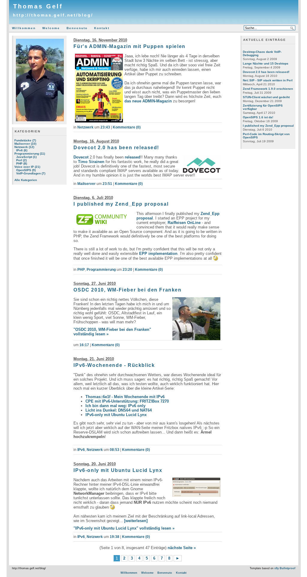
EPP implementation (158, 253)
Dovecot (80, 157)
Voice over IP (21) (27, 166)
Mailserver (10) (25, 143)
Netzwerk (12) (24, 147)
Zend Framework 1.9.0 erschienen (268, 88)
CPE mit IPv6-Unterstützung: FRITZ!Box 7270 (127, 401)
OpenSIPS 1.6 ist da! (258, 117)
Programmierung (101, 269)
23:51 (107, 184)
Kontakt (101, 28)
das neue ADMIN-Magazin (148, 101)
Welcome (51, 28)
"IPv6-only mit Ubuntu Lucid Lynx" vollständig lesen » (123, 528)
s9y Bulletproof (284, 568)
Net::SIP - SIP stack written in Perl (268, 80)
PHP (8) (21, 163)
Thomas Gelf (38, 6)
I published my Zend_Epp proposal (120, 204)
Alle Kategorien (25, 180)
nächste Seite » (182, 547)
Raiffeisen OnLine (184, 222)
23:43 (105, 127)
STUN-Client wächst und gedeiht (266, 97)
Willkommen (24, 28)
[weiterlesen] (136, 520)
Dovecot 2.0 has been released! (116, 147)
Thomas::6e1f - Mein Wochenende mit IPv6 (125, 396)
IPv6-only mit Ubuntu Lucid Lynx (116, 414)
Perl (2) (21, 160)
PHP (81, 269)
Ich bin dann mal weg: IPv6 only (115, 405)
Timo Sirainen (91, 161)
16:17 (84, 345)
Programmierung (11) (29, 153)
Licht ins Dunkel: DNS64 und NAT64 (118, 410)
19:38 (114, 537)
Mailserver (86, 184)
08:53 (114, 450)
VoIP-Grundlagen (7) (30, 173)
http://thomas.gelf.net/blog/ (53, 15)
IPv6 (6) (21, 150)
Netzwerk (85, 127)
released (132, 157)
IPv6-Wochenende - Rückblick (114, 365)
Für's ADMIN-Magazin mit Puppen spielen (129, 46)
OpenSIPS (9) (26, 170)
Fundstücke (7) (25, 140)
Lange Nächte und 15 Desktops (265, 63)
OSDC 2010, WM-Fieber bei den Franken (127, 289)
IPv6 (81, 450)
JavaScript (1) (26, 157)
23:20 (127, 269)
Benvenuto (77, 28)
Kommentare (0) (127, 127)
